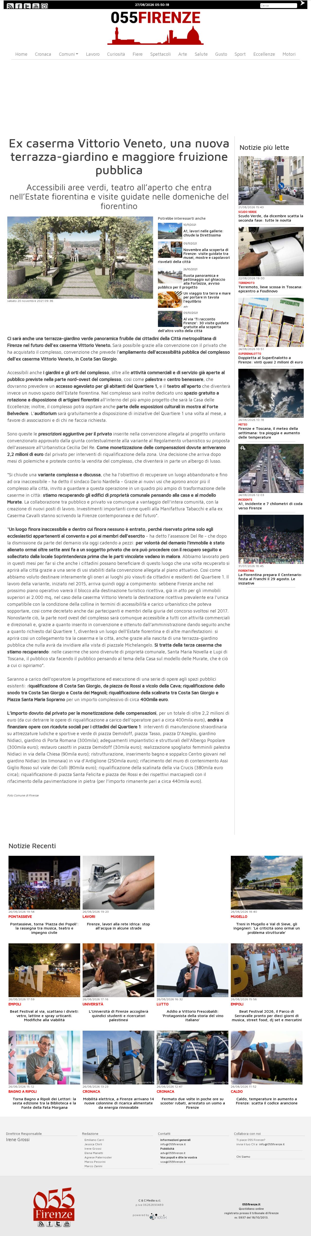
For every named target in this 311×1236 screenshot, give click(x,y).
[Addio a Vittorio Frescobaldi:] (192, 970)
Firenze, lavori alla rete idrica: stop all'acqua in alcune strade (118, 926)
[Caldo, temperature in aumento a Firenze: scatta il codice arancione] (266, 1057)
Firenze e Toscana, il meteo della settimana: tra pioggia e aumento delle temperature (269, 432)
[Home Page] (155, 27)
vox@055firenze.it (172, 1162)
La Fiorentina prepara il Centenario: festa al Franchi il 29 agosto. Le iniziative (270, 578)
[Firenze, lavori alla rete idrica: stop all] (118, 883)
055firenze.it (251, 1204)
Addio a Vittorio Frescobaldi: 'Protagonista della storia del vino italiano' (192, 1015)
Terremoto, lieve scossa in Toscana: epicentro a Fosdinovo (270, 289)
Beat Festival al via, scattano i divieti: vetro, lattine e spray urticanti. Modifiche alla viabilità (44, 1015)
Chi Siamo (243, 1156)
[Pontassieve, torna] (44, 883)
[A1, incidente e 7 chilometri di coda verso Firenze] (271, 468)
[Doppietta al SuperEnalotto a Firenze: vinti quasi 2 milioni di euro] (271, 322)
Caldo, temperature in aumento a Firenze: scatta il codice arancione (267, 1101)
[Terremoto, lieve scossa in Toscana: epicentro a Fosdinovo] (271, 251)
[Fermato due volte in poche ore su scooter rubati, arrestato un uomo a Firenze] (192, 1057)
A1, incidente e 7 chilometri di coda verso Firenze (270, 505)
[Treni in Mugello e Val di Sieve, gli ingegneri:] (266, 883)
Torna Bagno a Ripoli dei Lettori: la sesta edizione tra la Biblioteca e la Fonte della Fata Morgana (44, 1103)
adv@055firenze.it (172, 1153)
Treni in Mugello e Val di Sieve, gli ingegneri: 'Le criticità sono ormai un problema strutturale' (266, 928)
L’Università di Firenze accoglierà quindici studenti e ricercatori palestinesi (118, 1015)
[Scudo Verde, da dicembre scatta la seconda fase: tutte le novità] (271, 180)
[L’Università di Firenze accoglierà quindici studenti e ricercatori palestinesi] (118, 970)
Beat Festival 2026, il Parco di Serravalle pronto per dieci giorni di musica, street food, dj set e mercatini (267, 1015)
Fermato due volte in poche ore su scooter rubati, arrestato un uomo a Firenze (192, 1103)
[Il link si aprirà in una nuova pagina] (158, 1215)
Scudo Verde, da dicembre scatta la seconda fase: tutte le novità (270, 218)
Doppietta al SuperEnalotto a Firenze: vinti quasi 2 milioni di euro (270, 359)
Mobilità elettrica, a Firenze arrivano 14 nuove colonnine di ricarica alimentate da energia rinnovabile (118, 1103)
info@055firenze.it (173, 1144)
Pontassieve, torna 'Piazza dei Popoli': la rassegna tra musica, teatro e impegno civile (44, 928)
